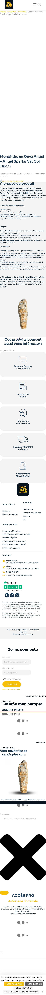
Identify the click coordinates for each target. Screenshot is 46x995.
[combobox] (23, 818)
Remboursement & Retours (14, 541)
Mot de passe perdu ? (11, 689)
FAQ (24, 519)
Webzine (26, 516)
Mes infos (6, 511)
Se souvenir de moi (13, 679)
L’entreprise (28, 509)
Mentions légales (9, 538)
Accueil (3, 11)
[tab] (23, 710)
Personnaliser (23, 988)
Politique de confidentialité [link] (21, 991)
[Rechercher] (4, 893)
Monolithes (22, 11)
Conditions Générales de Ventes (16, 534)
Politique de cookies (10, 548)
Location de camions (32, 513)
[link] (12, 586)
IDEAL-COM (28, 634)
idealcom (6, 657)
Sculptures (11, 11)
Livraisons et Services (11, 531)
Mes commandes (10, 514)
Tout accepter (13, 984)
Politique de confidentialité (13, 544)
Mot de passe (7, 668)
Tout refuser (34, 984)
